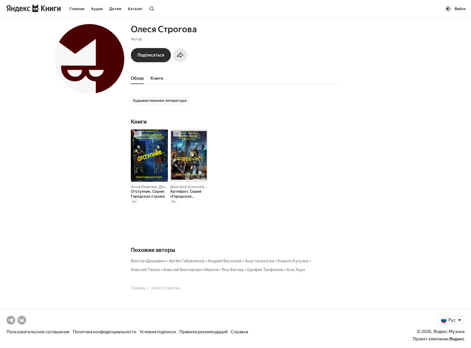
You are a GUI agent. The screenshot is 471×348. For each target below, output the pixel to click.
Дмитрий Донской (187, 187)
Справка (239, 331)
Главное (77, 9)
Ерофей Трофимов (265, 269)
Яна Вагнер (233, 269)
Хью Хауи (295, 269)
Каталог (135, 9)
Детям (115, 9)
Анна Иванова (144, 187)
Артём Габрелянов (186, 260)
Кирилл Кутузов (292, 260)
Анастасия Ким (259, 260)
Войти (460, 9)
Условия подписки (158, 331)
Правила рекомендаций (203, 331)
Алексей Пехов (145, 269)
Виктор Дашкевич (148, 260)
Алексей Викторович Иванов (191, 269)
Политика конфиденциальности (104, 331)
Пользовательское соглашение (38, 331)
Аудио (97, 9)
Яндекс (456, 338)
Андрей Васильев (224, 260)
